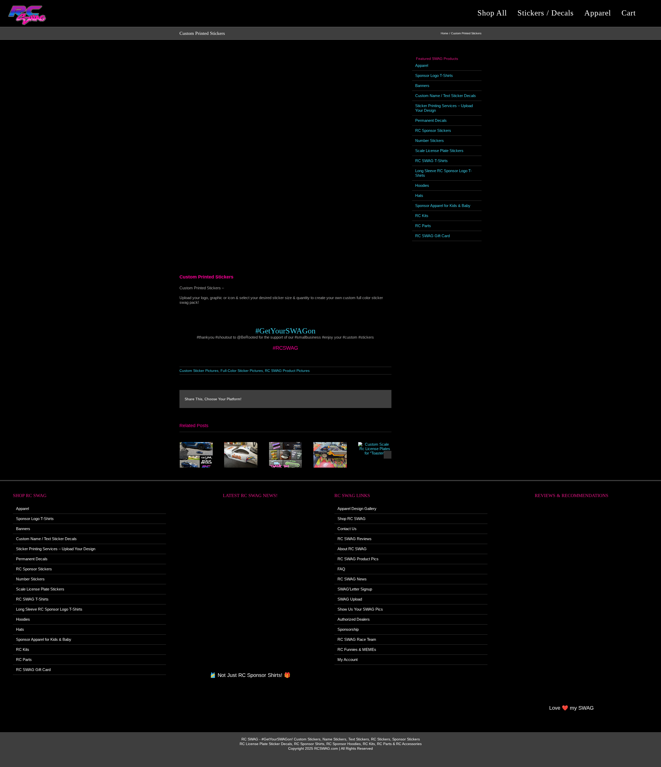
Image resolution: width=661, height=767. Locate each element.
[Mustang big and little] (196, 444)
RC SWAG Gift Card (432, 236)
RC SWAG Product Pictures (287, 371)
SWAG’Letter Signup (354, 589)
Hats (419, 195)
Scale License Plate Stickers (439, 150)
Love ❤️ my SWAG (571, 708)
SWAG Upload (349, 599)
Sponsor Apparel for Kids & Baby (442, 205)
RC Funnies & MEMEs (356, 649)
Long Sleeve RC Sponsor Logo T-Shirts (49, 609)
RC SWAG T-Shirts (431, 160)
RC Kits (421, 215)
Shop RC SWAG (351, 518)
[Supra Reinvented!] (240, 444)
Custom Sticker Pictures (198, 371)
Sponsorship (348, 629)
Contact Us (347, 528)
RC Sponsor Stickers (433, 130)
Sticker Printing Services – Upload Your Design (55, 549)
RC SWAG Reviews (354, 539)
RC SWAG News (352, 579)
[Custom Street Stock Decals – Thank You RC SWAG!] (330, 444)
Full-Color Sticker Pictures (242, 371)
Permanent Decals (431, 120)
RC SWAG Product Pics (358, 559)
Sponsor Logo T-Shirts (434, 75)
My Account (347, 659)
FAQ (341, 569)
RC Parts (423, 225)
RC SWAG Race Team (356, 639)
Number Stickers (429, 140)
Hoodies (422, 185)
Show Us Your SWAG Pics (360, 609)
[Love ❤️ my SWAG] (571, 604)
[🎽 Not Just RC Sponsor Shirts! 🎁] (250, 588)
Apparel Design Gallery (356, 508)
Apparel (421, 65)
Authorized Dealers (353, 619)
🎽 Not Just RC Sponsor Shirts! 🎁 (250, 675)
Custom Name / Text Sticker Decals (445, 95)
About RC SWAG (352, 549)
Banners (422, 85)
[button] (649, 13)
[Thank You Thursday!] (285, 444)
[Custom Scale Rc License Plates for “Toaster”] (374, 444)
